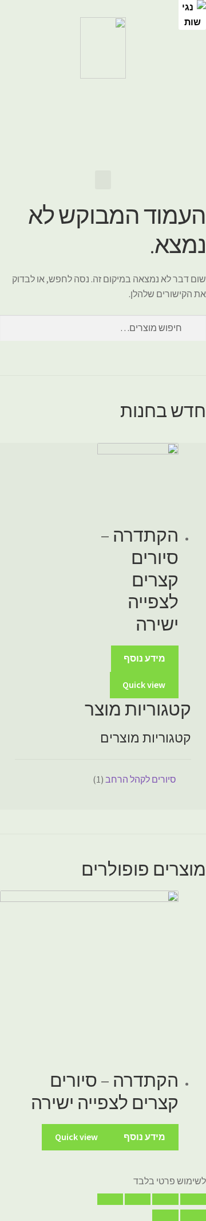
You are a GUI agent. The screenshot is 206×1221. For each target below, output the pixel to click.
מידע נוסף (144, 658)
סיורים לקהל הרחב (140, 779)
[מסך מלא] (137, 1199)
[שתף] (165, 1199)
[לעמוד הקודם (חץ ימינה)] (193, 1215)
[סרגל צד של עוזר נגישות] (192, 14)
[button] (103, 179)
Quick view (143, 684)
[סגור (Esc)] (193, 1199)
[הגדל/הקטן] (110, 1199)
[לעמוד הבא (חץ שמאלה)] (165, 1215)
